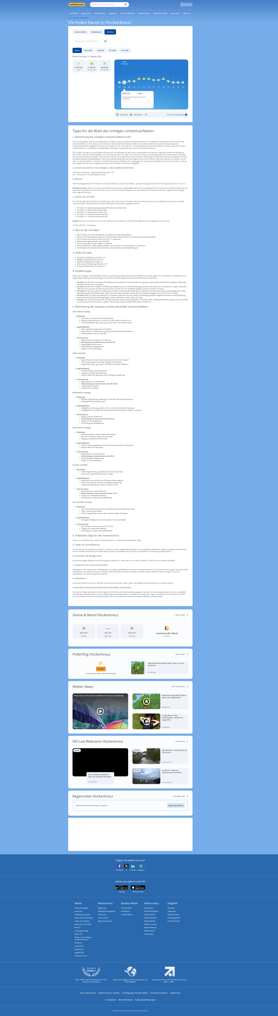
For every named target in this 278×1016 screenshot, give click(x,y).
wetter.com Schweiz (82, 921)
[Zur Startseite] (77, 4)
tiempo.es (78, 943)
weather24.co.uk (81, 956)
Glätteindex (172, 911)
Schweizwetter (149, 914)
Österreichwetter (150, 918)
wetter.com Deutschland (84, 918)
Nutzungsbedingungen (145, 999)
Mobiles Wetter (129, 903)
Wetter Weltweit (150, 927)
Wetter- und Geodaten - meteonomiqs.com (83, 938)
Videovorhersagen (81, 908)
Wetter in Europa (150, 924)
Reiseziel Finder (173, 914)
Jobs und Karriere (88, 993)
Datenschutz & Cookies (109, 993)
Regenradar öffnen (175, 805)
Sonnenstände (80, 32)
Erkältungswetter (174, 918)
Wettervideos (151, 903)
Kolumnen (78, 911)
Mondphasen (96, 32)
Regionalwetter (150, 921)
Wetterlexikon (149, 931)
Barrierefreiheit (125, 999)
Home (70, 18)
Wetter (78, 903)
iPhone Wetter (126, 908)
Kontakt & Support (159, 993)
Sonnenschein (103, 918)
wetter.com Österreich (83, 924)
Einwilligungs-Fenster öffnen (135, 993)
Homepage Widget (81, 931)
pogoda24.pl (79, 952)
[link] (74, 13)
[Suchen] (125, 4)
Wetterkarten (105, 903)
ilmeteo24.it (79, 949)
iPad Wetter (125, 911)
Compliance (110, 999)
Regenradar (102, 908)
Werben (77, 927)
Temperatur (102, 914)
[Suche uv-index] (105, 41)
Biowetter (171, 908)
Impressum (175, 993)
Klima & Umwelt (174, 921)
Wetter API (79, 934)
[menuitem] (74, 13)
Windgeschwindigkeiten (107, 911)
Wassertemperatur (105, 921)
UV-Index (110, 32)
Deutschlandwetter (151, 911)
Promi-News (149, 934)
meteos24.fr (79, 946)
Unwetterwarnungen (82, 914)
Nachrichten (148, 908)
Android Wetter (127, 914)
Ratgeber (173, 903)
